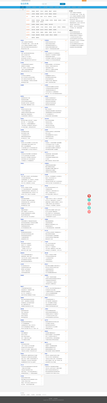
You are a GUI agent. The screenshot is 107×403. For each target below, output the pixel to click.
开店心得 (59, 32)
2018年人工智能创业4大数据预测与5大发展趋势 (77, 16)
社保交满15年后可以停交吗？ (74, 42)
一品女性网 (32, 394)
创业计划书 (51, 24)
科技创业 (33, 20)
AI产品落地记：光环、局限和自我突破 (76, 27)
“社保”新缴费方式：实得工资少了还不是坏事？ (77, 40)
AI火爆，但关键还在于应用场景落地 (75, 12)
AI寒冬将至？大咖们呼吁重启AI (75, 24)
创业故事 (68, 7)
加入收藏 (84, 0)
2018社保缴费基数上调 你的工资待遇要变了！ (77, 45)
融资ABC (33, 16)
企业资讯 (37, 21)
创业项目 (45, 7)
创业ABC (46, 152)
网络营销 (28, 7)
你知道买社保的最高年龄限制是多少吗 (76, 33)
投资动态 (37, 16)
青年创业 (46, 29)
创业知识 (34, 7)
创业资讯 (51, 7)
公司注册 (46, 13)
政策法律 (54, 13)
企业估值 (54, 16)
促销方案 (54, 11)
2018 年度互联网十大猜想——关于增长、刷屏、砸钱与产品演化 (77, 14)
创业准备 (57, 7)
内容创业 (22, 163)
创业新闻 (33, 21)
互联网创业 (47, 163)
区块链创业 (38, 20)
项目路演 (22, 275)
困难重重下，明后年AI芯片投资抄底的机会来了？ (77, 26)
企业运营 (22, 264)
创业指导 (46, 129)
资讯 (23, 9)
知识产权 (41, 13)
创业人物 (33, 29)
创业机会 (46, 24)
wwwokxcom (44, 394)
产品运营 (46, 241)
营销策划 (33, 11)
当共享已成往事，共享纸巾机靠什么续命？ (76, 21)
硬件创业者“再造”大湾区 (74, 19)
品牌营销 (46, 11)
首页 (23, 7)
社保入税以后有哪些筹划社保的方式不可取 (76, 43)
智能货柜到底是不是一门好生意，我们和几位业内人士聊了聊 (77, 23)
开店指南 (33, 32)
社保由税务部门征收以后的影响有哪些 (76, 47)
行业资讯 (64, 20)
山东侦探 (28, 394)
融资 (40, 7)
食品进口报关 (23, 394)
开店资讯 (37, 32)
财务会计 (46, 264)
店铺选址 (41, 32)
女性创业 (22, 152)
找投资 (41, 16)
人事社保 (33, 13)
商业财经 (55, 20)
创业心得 (41, 29)
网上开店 (54, 32)
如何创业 (62, 7)
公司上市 (45, 16)
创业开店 (74, 7)
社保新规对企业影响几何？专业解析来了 (76, 35)
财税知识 (50, 13)
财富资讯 (59, 20)
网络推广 (50, 11)
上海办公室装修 (38, 394)
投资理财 (46, 20)
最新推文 (37, 37)
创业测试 (33, 24)
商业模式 (37, 24)
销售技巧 (37, 11)
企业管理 (80, 7)
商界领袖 (42, 20)
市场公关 (41, 11)
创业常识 (41, 24)
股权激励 (37, 13)
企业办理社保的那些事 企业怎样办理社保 (76, 38)
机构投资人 (50, 16)
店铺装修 (46, 32)
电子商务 (51, 20)
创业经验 (22, 129)
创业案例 (54, 29)
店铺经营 (50, 32)
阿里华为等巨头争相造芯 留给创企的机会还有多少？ (77, 18)
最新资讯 (33, 37)
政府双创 (41, 21)
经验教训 (50, 29)
